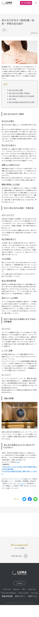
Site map (34, 593)
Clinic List (32, 589)
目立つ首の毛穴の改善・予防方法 (19, 93)
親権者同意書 (7, 596)
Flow (24, 589)
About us (16, 589)
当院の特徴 (12, 99)
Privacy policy (24, 593)
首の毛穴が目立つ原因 (16, 90)
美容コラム (32, 596)
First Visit (6, 589)
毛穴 (4, 30)
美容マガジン (20, 596)
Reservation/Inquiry (8, 593)
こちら (18, 462)
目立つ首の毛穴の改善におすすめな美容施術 (22, 96)
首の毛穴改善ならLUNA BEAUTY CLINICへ (22, 102)
